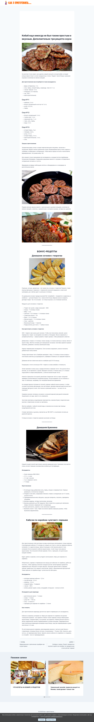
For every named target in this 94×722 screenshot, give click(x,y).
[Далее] (81, 678)
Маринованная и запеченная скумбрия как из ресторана (32, 644)
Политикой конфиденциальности (53, 716)
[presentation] (28, 672)
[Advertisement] (47, 23)
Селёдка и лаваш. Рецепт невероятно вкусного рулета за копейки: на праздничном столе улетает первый (61, 645)
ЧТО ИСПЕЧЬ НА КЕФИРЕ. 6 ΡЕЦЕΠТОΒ (26, 687)
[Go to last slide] (13, 678)
